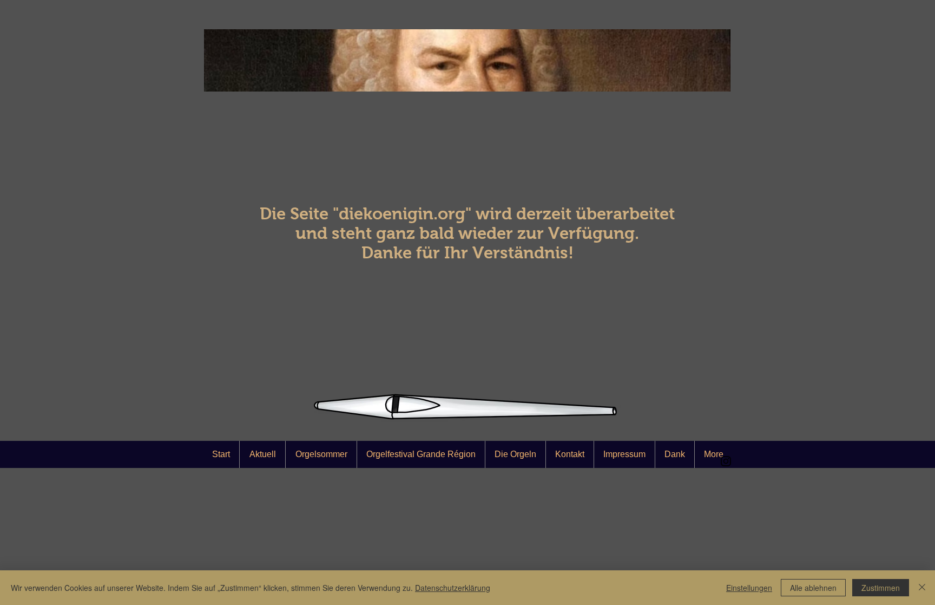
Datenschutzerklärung (452, 587)
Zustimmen (880, 587)
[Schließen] (922, 587)
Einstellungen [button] (749, 587)
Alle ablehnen (813, 587)
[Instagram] (726, 461)
